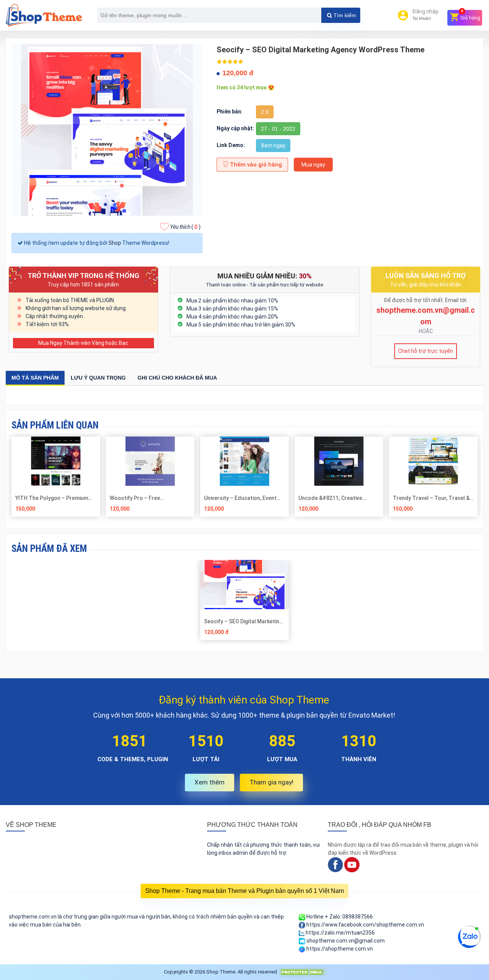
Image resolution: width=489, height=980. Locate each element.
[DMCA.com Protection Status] (302, 972)
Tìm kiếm (344, 15)
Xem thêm (209, 782)
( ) (185, 227)
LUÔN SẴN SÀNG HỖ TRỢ (425, 276)
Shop (114, 243)
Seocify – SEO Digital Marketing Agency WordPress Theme (243, 621)
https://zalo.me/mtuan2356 (339, 933)
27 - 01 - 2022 (278, 129)
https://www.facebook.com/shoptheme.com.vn (364, 925)
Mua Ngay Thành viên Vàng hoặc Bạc (83, 343)
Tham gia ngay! (271, 782)
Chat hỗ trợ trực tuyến (425, 351)
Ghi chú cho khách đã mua (177, 378)
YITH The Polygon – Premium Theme (51, 498)
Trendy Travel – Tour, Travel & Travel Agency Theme (431, 498)
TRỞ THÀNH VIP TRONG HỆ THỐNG (83, 276)
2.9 (265, 112)
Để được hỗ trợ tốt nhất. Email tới (426, 300)
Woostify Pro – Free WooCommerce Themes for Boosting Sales (145, 498)
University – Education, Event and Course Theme (240, 498)
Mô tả (35, 378)
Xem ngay (273, 145)
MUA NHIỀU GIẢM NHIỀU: (264, 276)
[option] (245, 603)
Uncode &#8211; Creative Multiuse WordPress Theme (333, 498)
